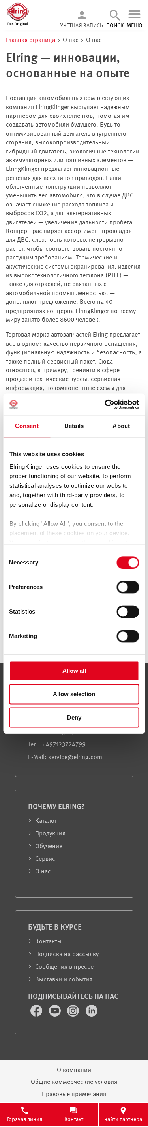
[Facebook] (37, 1015)
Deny (74, 717)
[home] (18, 25)
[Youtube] (55, 1015)
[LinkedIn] (91, 1015)
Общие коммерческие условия (74, 1082)
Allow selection (74, 694)
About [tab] (121, 425)
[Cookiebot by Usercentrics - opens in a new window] (105, 404)
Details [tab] (74, 425)
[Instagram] (74, 1015)
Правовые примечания (74, 1094)
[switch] (127, 587)
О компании (74, 1070)
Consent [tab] (27, 425)
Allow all (74, 670)
